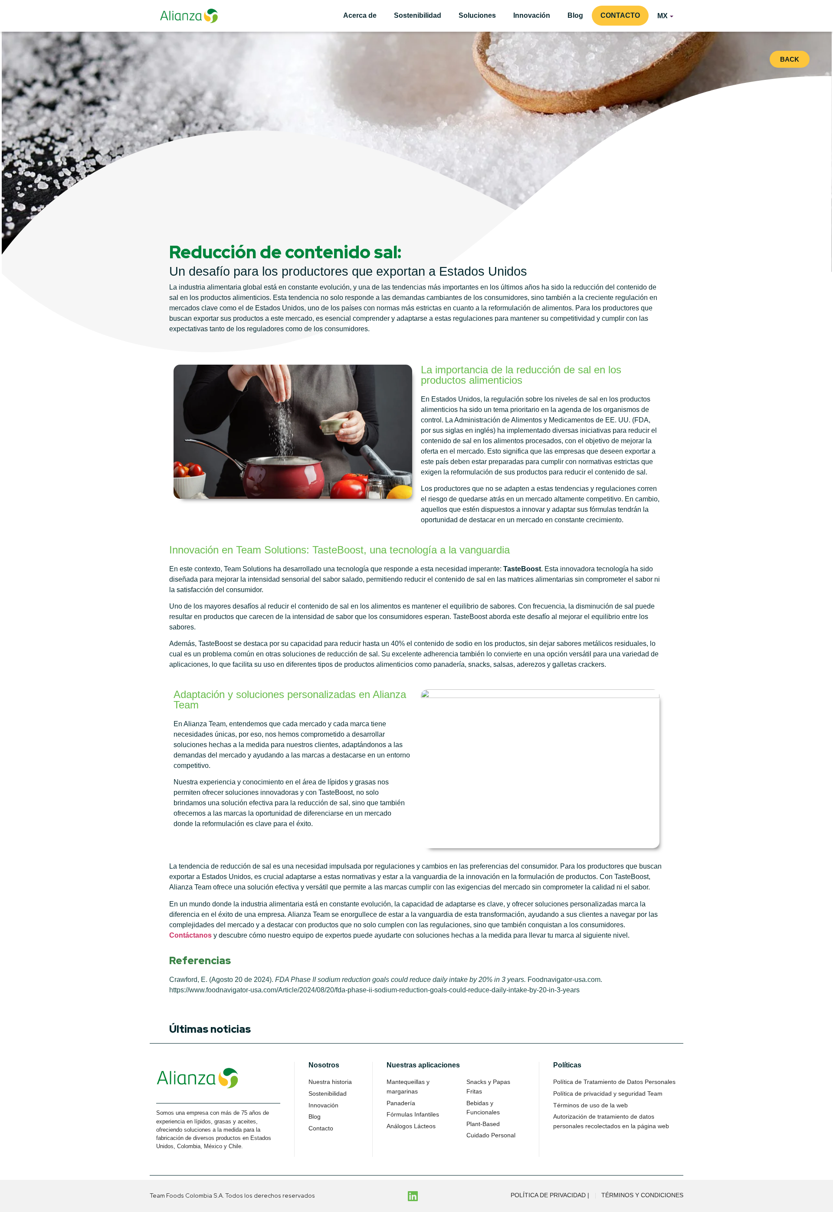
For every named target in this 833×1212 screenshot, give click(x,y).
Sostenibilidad (417, 15)
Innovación (531, 15)
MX (662, 16)
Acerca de (360, 15)
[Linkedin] (413, 1196)
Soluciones (477, 15)
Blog (575, 15)
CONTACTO (620, 15)
